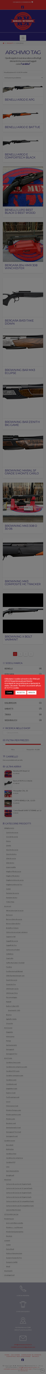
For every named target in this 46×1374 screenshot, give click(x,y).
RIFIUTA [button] (32, 693)
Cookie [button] (9, 693)
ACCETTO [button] (21, 693)
